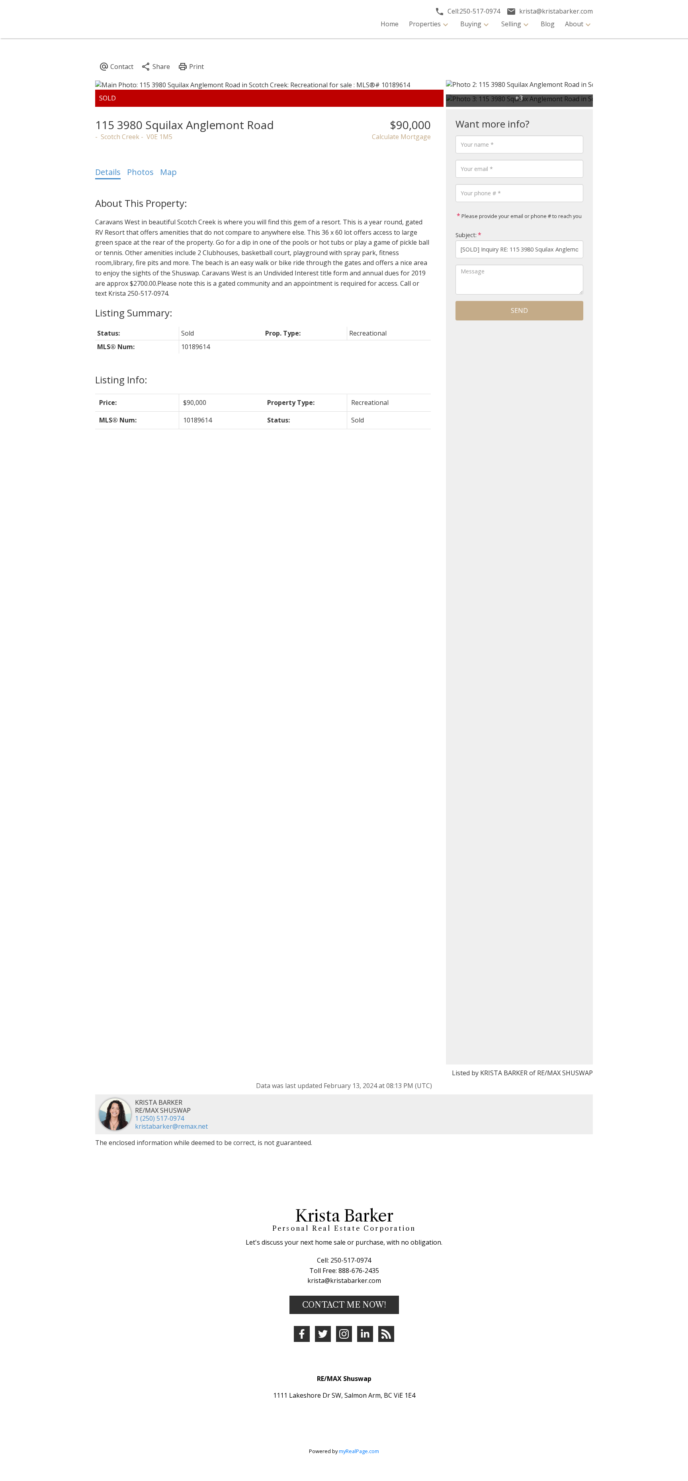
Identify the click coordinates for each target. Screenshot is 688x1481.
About (574, 24)
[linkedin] (365, 1334)
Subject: (466, 235)
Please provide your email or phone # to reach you (521, 216)
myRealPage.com (359, 1451)
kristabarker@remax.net (171, 1126)
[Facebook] (302, 1334)
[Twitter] (323, 1334)
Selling (511, 24)
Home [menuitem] (390, 24)
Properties (425, 24)
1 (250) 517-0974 (159, 1118)
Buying (470, 24)
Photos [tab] (140, 172)
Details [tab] (108, 172)
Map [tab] (168, 172)
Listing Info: (121, 379)
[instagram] (344, 1334)
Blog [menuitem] (548, 24)
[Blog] (386, 1334)
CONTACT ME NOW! (344, 1305)
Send (519, 310)
